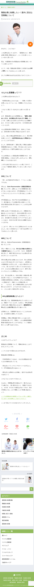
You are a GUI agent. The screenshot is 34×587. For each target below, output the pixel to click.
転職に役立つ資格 (7, 513)
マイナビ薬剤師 (6, 539)
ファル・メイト (6, 549)
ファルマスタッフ (7, 552)
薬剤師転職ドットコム (8, 559)
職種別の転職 (13, 434)
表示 (15, 83)
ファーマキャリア (7, 555)
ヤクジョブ (5, 545)
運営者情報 (5, 520)
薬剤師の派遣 (6, 524)
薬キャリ (4, 535)
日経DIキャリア (6, 562)
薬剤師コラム (6, 517)
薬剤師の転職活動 (7, 500)
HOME (18, 575)
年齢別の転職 (6, 510)
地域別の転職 (6, 507)
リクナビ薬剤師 (6, 542)
